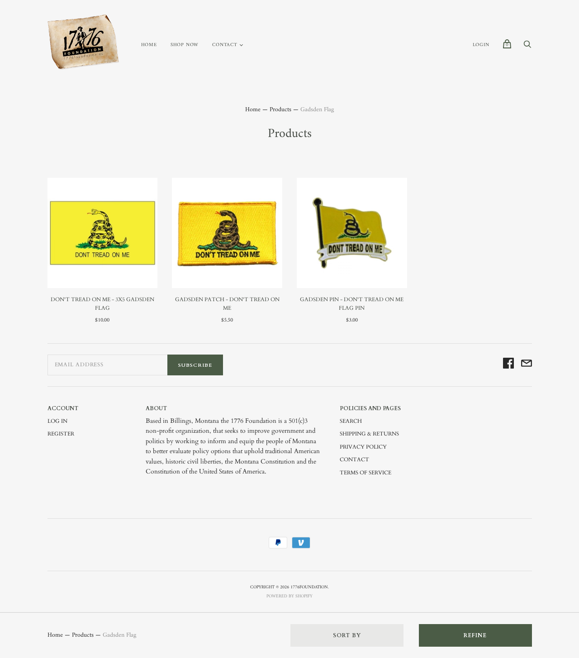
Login (481, 45)
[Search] (527, 47)
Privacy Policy (363, 446)
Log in (57, 421)
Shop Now (185, 45)
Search (351, 421)
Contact (224, 45)
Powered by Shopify (289, 596)
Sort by (347, 635)
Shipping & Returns (369, 433)
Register (60, 433)
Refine (475, 635)
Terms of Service (365, 472)
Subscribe (195, 365)
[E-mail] (526, 365)
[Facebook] (508, 365)
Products (280, 109)
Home (149, 45)
